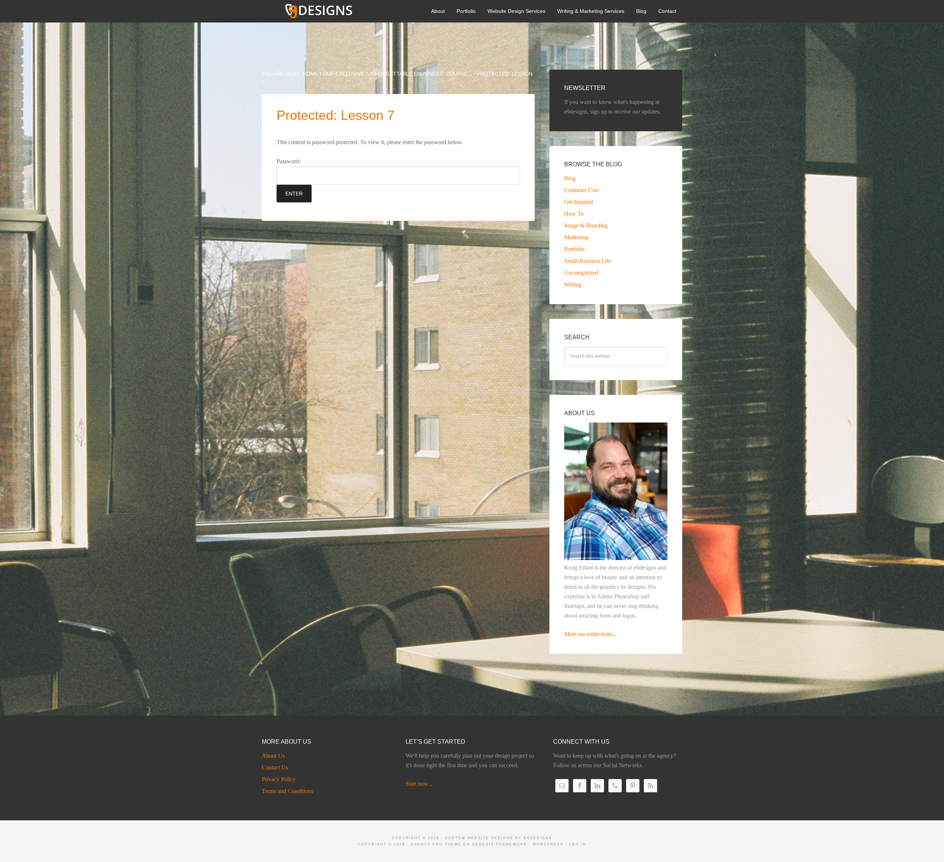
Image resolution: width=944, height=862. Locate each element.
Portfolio (574, 249)
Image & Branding (586, 225)
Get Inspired (578, 202)
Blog (570, 178)
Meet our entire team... (590, 634)
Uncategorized (581, 273)
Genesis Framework (499, 844)
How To (574, 214)
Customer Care (581, 190)
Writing (573, 284)
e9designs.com (317, 11)
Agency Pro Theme (435, 844)
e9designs (538, 838)
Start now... (419, 784)
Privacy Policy (279, 779)
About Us (273, 755)
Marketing (576, 237)
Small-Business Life (587, 261)
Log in (577, 844)
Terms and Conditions (287, 791)
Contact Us (275, 767)
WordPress (547, 844)
